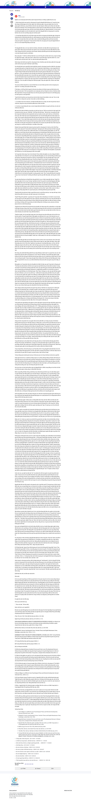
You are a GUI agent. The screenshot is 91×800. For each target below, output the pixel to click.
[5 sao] (32, 764)
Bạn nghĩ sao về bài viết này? (19, 764)
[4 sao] (31, 764)
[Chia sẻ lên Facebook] (12, 18)
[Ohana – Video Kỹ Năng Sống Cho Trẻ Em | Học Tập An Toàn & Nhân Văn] (14, 2)
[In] (12, 26)
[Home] (12, 14)
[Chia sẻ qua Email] (12, 22)
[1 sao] (25, 764)
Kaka (19, 15)
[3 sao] (29, 764)
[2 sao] (27, 764)
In (52, 768)
